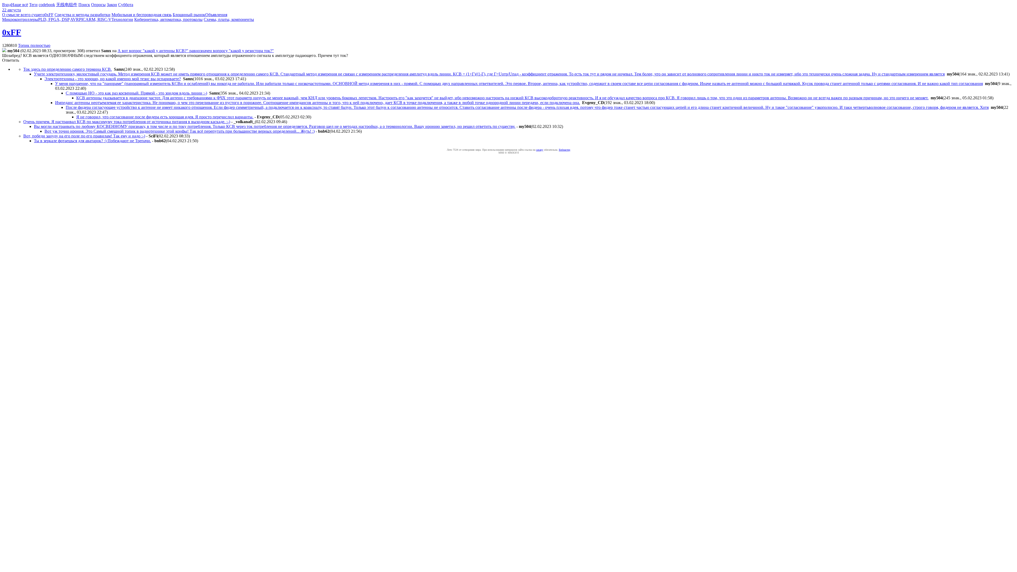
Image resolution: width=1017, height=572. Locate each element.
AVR (74, 19)
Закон (112, 4)
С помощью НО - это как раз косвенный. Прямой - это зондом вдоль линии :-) (136, 93)
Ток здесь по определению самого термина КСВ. (67, 69)
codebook (47, 4)
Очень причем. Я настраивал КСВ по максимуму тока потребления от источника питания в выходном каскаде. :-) (126, 121)
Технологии (122, 19)
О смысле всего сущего (23, 14)
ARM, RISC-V (98, 19)
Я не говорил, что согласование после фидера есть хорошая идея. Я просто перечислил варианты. (164, 117)
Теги (33, 4)
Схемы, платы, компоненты (229, 19)
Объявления (216, 14)
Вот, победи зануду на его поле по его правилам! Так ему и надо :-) (84, 136)
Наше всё (19, 4)
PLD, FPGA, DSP (53, 19)
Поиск (84, 4)
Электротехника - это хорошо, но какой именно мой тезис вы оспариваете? (112, 79)
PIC (82, 19)
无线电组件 (66, 4)
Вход (6, 4)
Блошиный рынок (189, 14)
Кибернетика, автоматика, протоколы (168, 19)
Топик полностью (34, 45)
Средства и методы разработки (82, 14)
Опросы (98, 4)
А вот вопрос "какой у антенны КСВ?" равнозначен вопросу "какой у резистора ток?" (196, 50)
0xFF (48, 14)
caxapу (539, 149)
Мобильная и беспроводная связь (141, 14)
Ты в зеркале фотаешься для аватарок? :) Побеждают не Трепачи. (92, 140)
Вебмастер (564, 149)
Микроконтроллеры (20, 19)
